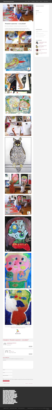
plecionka (4, 396)
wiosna (9, 401)
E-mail (4, 372)
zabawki (15, 401)
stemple (9, 397)
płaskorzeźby (12, 396)
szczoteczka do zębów (13, 397)
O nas (26, 1)
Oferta (29, 1)
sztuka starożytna (11, 398)
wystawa (12, 401)
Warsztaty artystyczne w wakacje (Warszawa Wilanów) (42, 31)
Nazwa (4, 369)
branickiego (6, 390)
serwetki (7, 397)
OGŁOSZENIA (33, 1)
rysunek (4, 397)
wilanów (7, 401)
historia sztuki (7, 391)
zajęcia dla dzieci (15, 402)
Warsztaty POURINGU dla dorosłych (40, 35)
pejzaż (4, 395)
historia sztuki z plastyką (13, 391)
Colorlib (44, 408)
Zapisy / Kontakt (46, 1)
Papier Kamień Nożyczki (8, 1)
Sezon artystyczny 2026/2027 (40, 33)
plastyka (11, 395)
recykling (16, 396)
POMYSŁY (37, 1)
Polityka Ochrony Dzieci (21, 408)
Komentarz (4, 360)
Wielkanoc (4, 401)
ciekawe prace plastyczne (12, 390)
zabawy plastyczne (10, 402)
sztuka (4, 398)
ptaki (6, 396)
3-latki (4, 390)
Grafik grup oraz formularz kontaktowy (16, 327)
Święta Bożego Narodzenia (11, 403)
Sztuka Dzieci (6, 398)
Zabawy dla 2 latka (6, 408)
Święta (6, 403)
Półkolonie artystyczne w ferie (40, 36)
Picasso (6, 395)
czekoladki (4, 391)
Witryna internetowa (5, 375)
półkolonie (9, 396)
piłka (8, 395)
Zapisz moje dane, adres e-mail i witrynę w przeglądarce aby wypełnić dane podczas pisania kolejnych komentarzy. (18, 379)
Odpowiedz (30, 346)
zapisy (4, 403)
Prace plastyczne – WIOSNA (13, 408)
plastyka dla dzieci (14, 395)
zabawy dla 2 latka (5, 402)
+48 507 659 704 (39, 12)
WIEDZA (41, 1)
